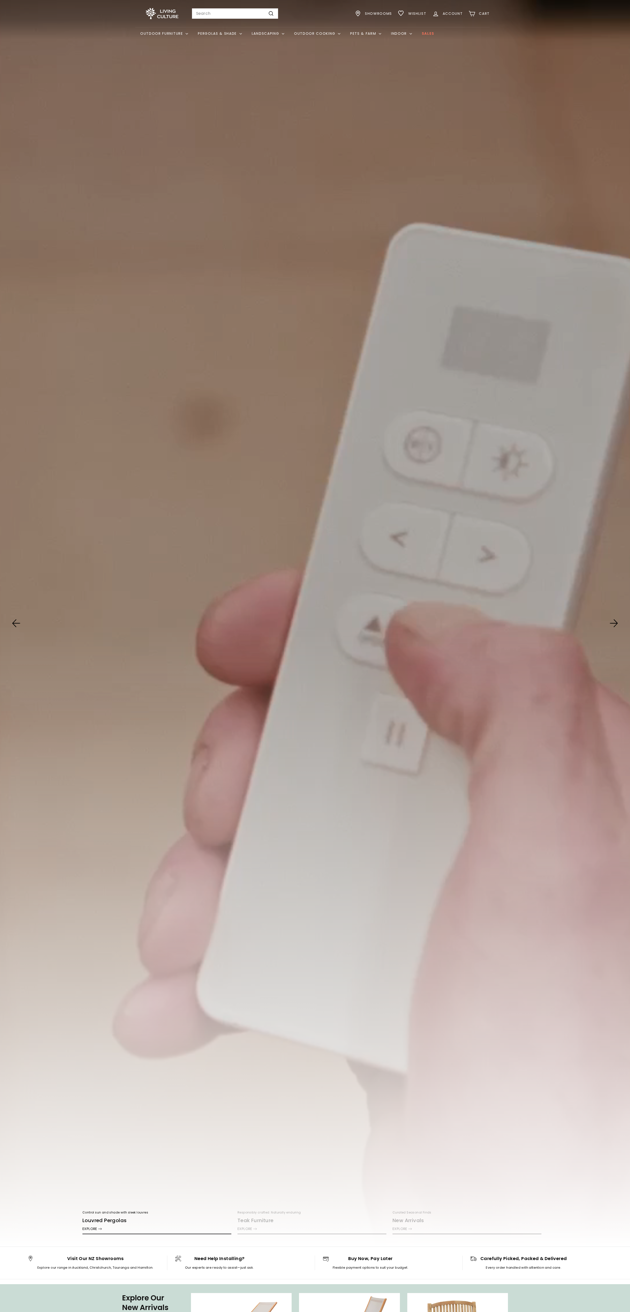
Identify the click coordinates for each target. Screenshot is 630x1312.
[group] (315, 623)
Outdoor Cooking (315, 33)
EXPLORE (89, 1229)
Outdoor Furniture (162, 33)
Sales (428, 33)
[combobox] (235, 13)
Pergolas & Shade (218, 33)
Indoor (399, 33)
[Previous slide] (16, 623)
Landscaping (266, 33)
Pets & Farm (364, 33)
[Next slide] (614, 623)
